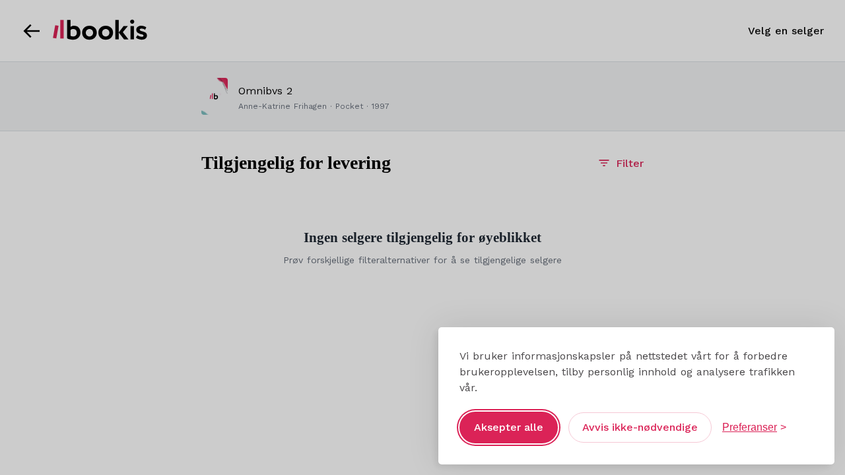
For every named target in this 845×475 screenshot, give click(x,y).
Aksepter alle (508, 427)
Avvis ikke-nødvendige (640, 427)
